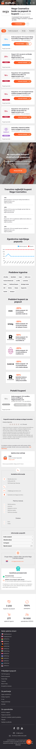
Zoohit (5, 291)
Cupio (20, 277)
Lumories (25, 280)
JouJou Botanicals (8, 280)
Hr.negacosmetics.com (18, 561)
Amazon (12, 291)
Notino (10, 288)
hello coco (27, 277)
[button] (22, 246)
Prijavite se (18, 171)
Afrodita (5, 277)
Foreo (5, 284)
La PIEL (18, 280)
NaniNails (13, 277)
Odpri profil (11, 459)
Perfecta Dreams (13, 284)
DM (4, 288)
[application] (18, 255)
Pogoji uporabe (6, 48)
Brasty (16, 288)
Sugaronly (23, 288)
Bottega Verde (25, 284)
